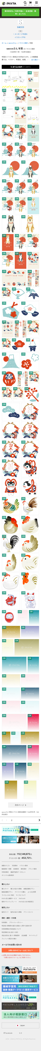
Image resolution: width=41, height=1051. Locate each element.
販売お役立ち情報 (16, 912)
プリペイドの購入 (20, 892)
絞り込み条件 (21, 67)
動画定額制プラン (7, 892)
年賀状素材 (5, 872)
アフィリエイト (28, 912)
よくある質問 (32, 892)
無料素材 (23, 869)
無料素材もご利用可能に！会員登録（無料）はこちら (20, 12)
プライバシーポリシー (16, 922)
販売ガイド (5, 912)
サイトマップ (33, 935)
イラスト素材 (23, 865)
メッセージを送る (21, 34)
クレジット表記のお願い (9, 939)
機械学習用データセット (18, 872)
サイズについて (21, 895)
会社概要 (24, 935)
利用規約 (4, 922)
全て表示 (34, 60)
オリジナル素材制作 (8, 875)
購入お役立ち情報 (16, 889)
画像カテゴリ (6, 865)
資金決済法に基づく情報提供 (10, 935)
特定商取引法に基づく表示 (10, 932)
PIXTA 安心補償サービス (9, 898)
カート (30, 5)
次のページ (19, 805)
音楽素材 (16, 869)
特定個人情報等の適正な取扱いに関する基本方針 (17, 926)
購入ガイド (5, 889)
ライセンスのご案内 (8, 895)
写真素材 (14, 865)
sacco (20, 26)
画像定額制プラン (29, 889)
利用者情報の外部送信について (11, 929)
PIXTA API (22, 898)
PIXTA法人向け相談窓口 (26, 902)
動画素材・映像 (6, 869)
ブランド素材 (32, 869)
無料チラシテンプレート (9, 902)
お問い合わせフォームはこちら (19, 950)
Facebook (8, 1033)
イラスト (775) (20, 37)
